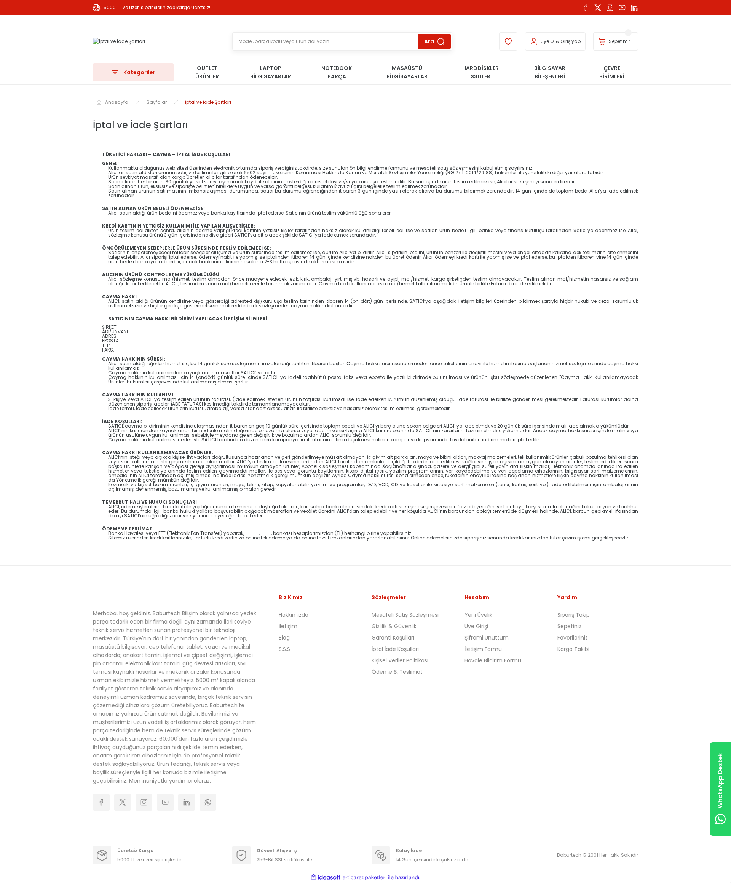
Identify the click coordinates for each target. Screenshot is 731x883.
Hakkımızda (293, 615)
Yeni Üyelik (478, 615)
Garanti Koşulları (393, 637)
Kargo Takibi (573, 649)
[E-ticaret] (364, 877)
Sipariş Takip (573, 615)
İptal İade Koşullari (395, 649)
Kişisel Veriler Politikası (400, 660)
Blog (284, 637)
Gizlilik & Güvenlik (394, 626)
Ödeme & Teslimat (397, 672)
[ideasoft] (325, 877)
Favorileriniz (572, 637)
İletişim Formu (483, 649)
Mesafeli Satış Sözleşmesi (405, 615)
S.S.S (284, 649)
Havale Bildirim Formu (492, 660)
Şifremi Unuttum (486, 637)
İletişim (288, 626)
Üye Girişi (476, 626)
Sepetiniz (569, 626)
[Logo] (119, 41)
